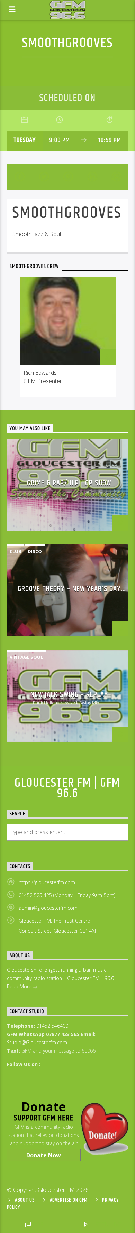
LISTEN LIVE (106, 1224)
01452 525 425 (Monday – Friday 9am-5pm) (67, 895)
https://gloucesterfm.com (47, 882)
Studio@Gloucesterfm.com (37, 1042)
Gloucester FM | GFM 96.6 (67, 788)
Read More (20, 986)
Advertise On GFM (69, 1200)
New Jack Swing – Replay (69, 695)
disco (35, 551)
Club (15, 551)
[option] (68, 337)
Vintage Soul (26, 657)
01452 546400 (52, 1025)
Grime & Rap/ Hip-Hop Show (69, 483)
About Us (25, 1200)
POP (38, 1224)
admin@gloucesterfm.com (48, 908)
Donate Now (43, 1155)
